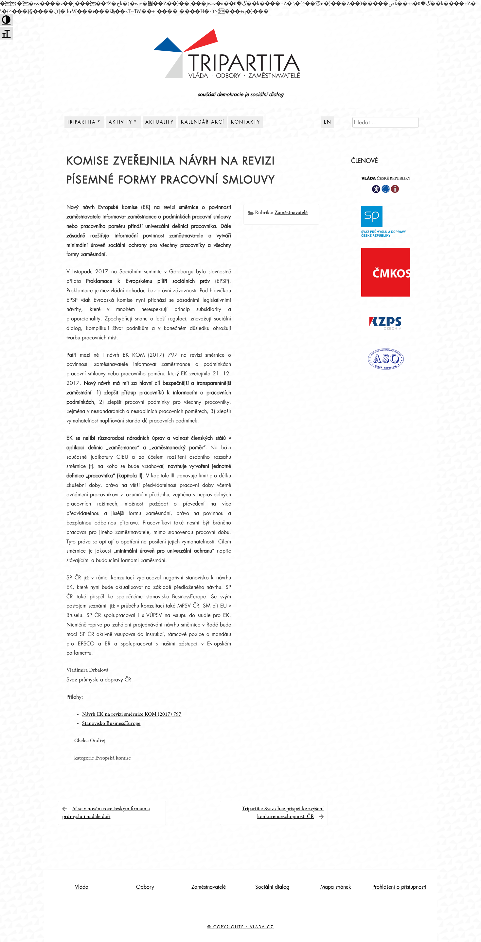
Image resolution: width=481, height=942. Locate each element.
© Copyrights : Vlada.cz (240, 927)
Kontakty (245, 122)
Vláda (81, 887)
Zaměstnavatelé (291, 212)
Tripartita (81, 122)
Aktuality (159, 122)
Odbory (145, 887)
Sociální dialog (272, 887)
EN (327, 122)
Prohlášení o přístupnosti (399, 887)
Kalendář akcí (202, 122)
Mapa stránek (335, 887)
